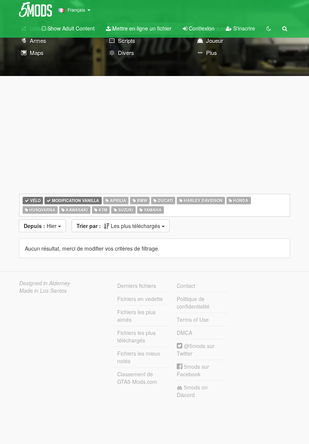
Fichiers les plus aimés (136, 315)
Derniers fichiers (136, 285)
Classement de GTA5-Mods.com (137, 377)
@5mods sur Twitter (195, 349)
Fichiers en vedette (140, 299)
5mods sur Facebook (193, 370)
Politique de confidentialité (193, 302)
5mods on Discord (192, 390)
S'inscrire (243, 28)
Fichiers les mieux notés (138, 357)
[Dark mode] (269, 28)
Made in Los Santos (43, 290)
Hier (41, 226)
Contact (186, 285)
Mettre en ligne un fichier (141, 28)
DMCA (184, 332)
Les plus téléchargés (119, 226)
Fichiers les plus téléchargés (136, 336)
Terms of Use (193, 319)
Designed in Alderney (44, 283)
